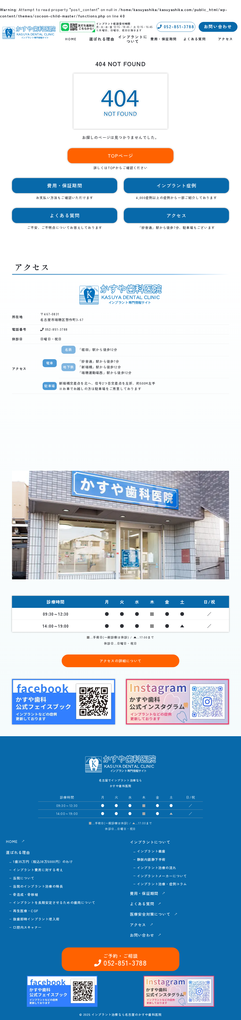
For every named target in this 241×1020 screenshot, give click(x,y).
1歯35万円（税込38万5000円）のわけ (43, 861)
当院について (23, 878)
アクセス (225, 39)
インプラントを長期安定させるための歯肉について (54, 902)
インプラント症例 (177, 185)
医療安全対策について (150, 914)
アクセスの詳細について (120, 660)
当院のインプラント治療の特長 (38, 886)
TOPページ (120, 155)
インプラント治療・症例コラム (162, 884)
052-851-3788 (178, 26)
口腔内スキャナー (27, 927)
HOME (70, 39)
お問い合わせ (218, 26)
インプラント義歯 (151, 851)
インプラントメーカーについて (162, 876)
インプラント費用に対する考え (38, 869)
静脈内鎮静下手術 (151, 859)
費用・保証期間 (163, 39)
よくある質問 (194, 39)
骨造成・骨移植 (25, 894)
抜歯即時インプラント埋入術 (36, 919)
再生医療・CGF (25, 910)
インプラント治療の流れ (156, 867)
